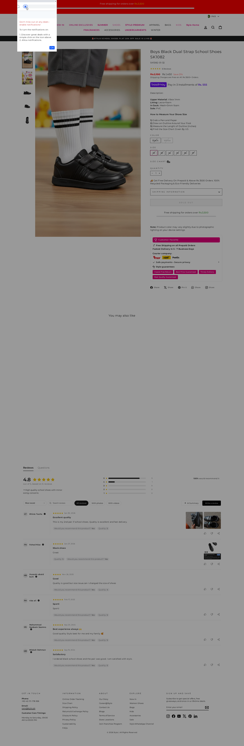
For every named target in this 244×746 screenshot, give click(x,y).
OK (52, 47)
